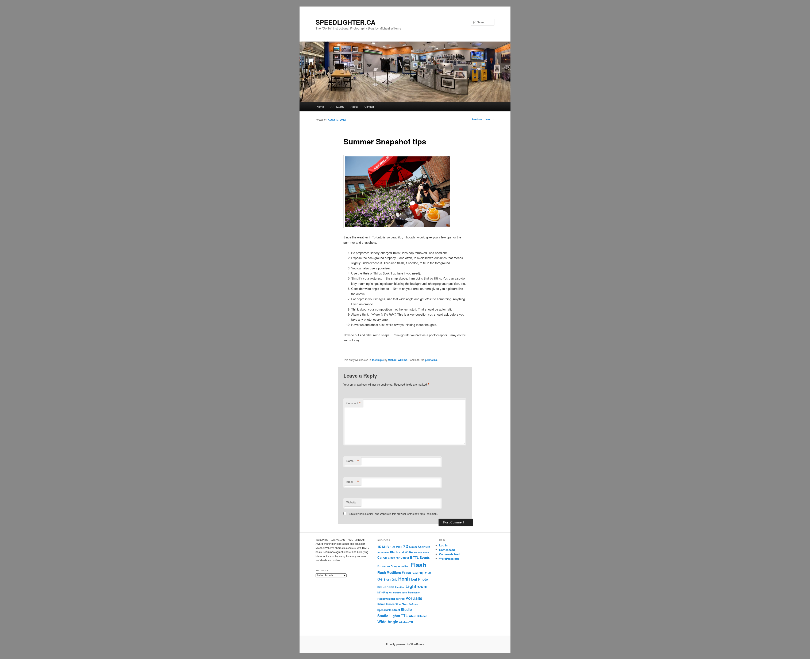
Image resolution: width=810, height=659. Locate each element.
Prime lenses (385, 604)
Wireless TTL (406, 622)
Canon (382, 557)
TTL (404, 615)
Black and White (401, 552)
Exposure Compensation (393, 566)
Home (320, 107)
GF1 (388, 579)
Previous (475, 119)
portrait (400, 599)
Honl (403, 579)
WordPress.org (449, 559)
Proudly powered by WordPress (405, 644)
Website (351, 502)
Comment (353, 403)
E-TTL (414, 557)
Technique (378, 360)
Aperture (424, 547)
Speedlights (384, 610)
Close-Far (394, 557)
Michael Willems (397, 360)
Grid (394, 579)
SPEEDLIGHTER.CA (345, 22)
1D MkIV (383, 546)
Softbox (413, 604)
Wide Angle (387, 621)
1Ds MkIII (396, 547)
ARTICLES (337, 107)
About (354, 107)
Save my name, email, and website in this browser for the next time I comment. (393, 513)
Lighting (400, 587)
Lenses (388, 586)
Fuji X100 (424, 573)
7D (405, 546)
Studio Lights (388, 615)
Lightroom (416, 586)
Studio (406, 609)
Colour (405, 557)
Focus (406, 572)
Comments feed (449, 554)
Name (352, 460)
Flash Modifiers (389, 572)
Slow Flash (401, 604)
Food (415, 572)
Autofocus (383, 552)
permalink (431, 360)
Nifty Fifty (382, 592)
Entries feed (447, 550)
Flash (418, 564)
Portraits (413, 598)
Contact (369, 107)
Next (490, 119)
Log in (443, 545)
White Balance (418, 616)
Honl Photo (418, 579)
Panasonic (414, 592)
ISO (379, 587)
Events (425, 557)
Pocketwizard (386, 599)
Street (396, 610)
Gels (381, 579)
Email (352, 481)
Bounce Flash (421, 552)
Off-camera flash (398, 592)
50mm (413, 547)
